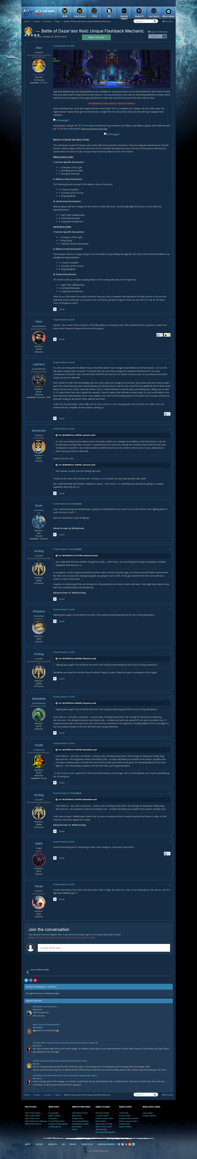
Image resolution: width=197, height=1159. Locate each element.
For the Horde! (67, 128)
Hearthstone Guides (80, 1124)
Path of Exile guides (33, 1113)
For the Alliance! (89, 125)
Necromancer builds (104, 1124)
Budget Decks (77, 1118)
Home (28, 21)
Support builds (125, 1126)
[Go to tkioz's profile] (38, 337)
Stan (39, 47)
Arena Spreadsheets (80, 1121)
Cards (74, 1129)
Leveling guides (54, 1126)
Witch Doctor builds (104, 1126)
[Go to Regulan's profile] (29, 1013)
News (58, 21)
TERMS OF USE (87, 1144)
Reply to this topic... (52, 947)
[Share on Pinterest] (35, 980)
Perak (39, 886)
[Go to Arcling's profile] (38, 569)
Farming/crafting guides (105, 1132)
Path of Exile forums (33, 1124)
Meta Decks (76, 1115)
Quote (62, 309)
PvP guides (52, 1118)
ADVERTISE (52, 1144)
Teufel (39, 745)
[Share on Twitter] (26, 980)
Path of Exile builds (32, 1115)
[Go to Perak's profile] (38, 902)
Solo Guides (77, 1126)
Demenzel (39, 430)
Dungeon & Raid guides (58, 1124)
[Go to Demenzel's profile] (38, 446)
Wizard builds (101, 1129)
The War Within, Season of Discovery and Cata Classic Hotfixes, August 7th (65, 1043)
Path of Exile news (32, 1118)
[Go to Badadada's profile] (38, 714)
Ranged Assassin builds (128, 1118)
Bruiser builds (125, 1115)
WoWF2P (39, 1027)
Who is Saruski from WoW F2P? (46, 1025)
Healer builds (124, 1124)
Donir (39, 505)
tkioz (39, 321)
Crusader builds (102, 1115)
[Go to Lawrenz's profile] (38, 380)
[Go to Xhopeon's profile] (38, 627)
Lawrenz (39, 364)
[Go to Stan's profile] (28, 31)
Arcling (39, 551)
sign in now (90, 934)
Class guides (53, 1113)
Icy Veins (49, 21)
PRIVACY (73, 1144)
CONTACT (39, 1144)
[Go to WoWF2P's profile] (29, 1031)
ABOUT (28, 1144)
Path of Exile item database (36, 1121)
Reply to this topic (96, 37)
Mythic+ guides (54, 1115)
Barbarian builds (102, 1113)
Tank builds (123, 1113)
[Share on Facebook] (31, 980)
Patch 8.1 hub (146, 299)
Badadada (39, 698)
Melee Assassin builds (128, 1121)
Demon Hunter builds (104, 1118)
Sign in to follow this (159, 31)
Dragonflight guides (56, 1121)
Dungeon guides (149, 1115)
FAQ (63, 1144)
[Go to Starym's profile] (29, 1049)
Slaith (39, 843)
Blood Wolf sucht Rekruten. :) (45, 1007)
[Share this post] (169, 46)
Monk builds (101, 1121)
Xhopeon (39, 611)
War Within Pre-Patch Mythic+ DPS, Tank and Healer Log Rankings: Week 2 (65, 1076)
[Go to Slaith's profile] (38, 859)
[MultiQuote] (55, 309)
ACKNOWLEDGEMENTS (107, 1144)
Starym (38, 1045)
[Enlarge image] (111, 68)
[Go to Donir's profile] (38, 521)
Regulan (39, 1009)
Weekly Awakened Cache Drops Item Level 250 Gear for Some (60, 1061)
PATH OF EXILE (30, 1106)
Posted (63, 46)
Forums (37, 21)
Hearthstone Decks (80, 1113)
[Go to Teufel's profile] (38, 761)
